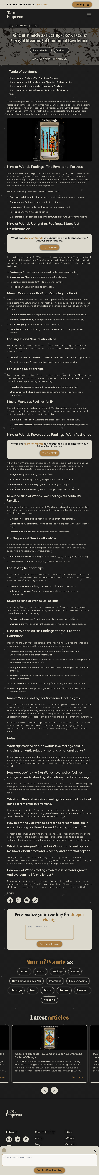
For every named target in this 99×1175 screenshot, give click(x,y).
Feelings (58, 971)
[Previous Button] (44, 1090)
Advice (40, 971)
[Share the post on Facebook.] (10, 900)
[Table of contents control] (89, 71)
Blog (11, 26)
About (39, 1138)
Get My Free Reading (49, 1170)
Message (16, 990)
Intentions (55, 981)
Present (64, 990)
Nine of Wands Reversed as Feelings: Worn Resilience (36, 86)
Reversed (82, 990)
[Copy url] (35, 900)
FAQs (11, 94)
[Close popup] (94, 1150)
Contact (70, 1144)
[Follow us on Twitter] (26, 1139)
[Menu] (89, 15)
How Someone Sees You (26, 981)
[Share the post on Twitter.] (18, 900)
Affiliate (69, 1138)
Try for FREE (82, 4)
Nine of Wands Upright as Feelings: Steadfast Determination (40, 82)
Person (47, 990)
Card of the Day (45, 1132)
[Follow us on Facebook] (17, 1139)
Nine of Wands (22, 26)
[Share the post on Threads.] (27, 900)
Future (75, 971)
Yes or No (49, 999)
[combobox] (41, 50)
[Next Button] (54, 1090)
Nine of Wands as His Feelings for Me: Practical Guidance (38, 90)
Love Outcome (78, 981)
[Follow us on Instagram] (9, 1139)
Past (32, 990)
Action (24, 971)
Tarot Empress (15, 15)
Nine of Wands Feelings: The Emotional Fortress (33, 78)
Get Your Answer (49, 944)
